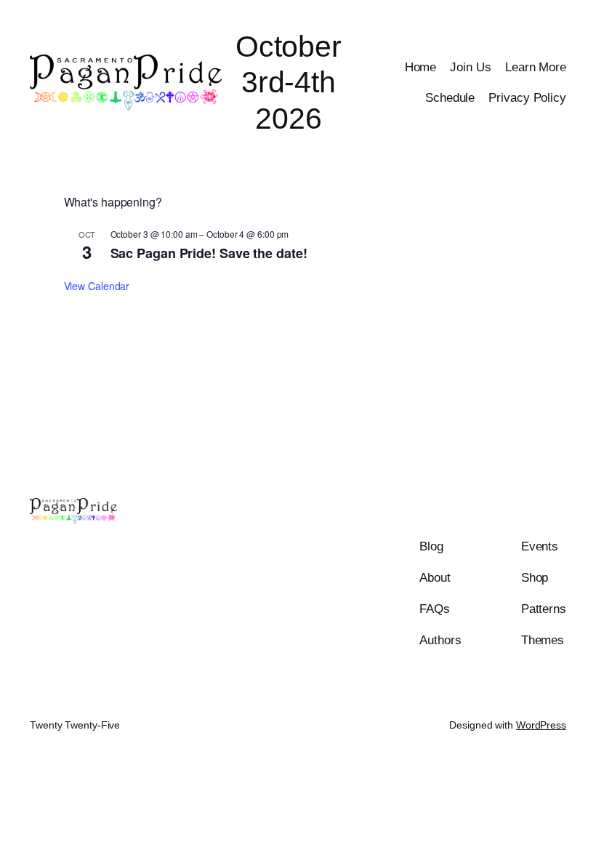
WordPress (541, 725)
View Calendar (97, 285)
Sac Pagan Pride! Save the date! (208, 253)
